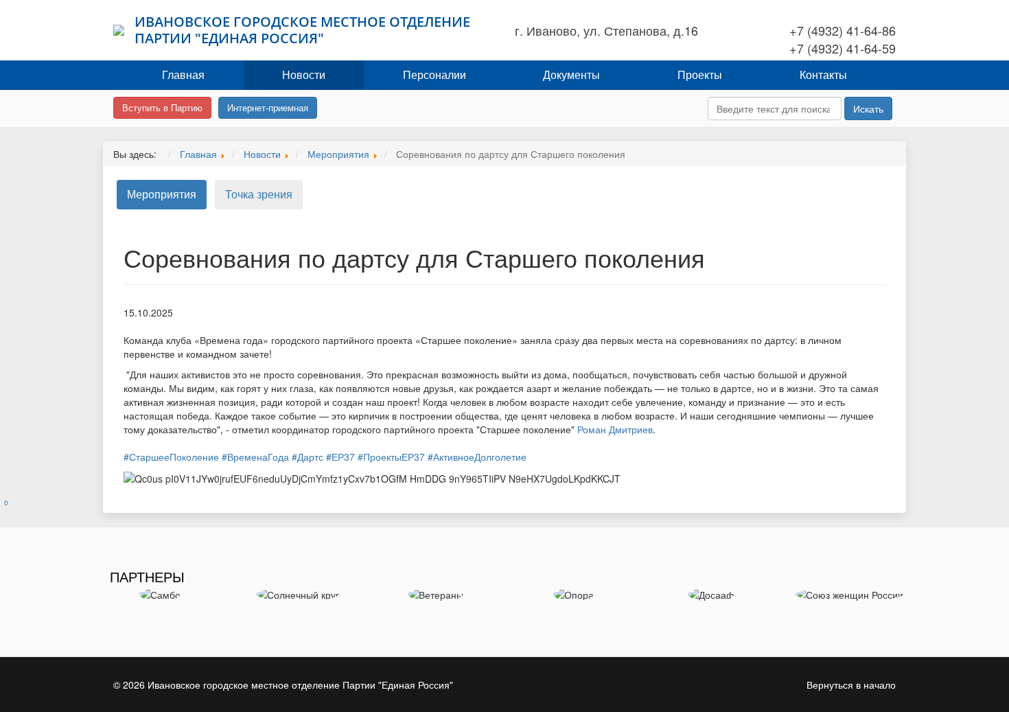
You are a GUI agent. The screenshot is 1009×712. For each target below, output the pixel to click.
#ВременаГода (255, 456)
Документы (571, 74)
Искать (868, 108)
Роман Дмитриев (615, 429)
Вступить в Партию (162, 107)
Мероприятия (161, 194)
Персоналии (434, 74)
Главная (183, 74)
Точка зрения (258, 194)
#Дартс (307, 456)
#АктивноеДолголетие (477, 456)
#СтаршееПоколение (171, 456)
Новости (303, 74)
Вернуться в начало (851, 684)
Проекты (699, 74)
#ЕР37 (340, 456)
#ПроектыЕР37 (391, 456)
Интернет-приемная (267, 107)
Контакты (823, 74)
